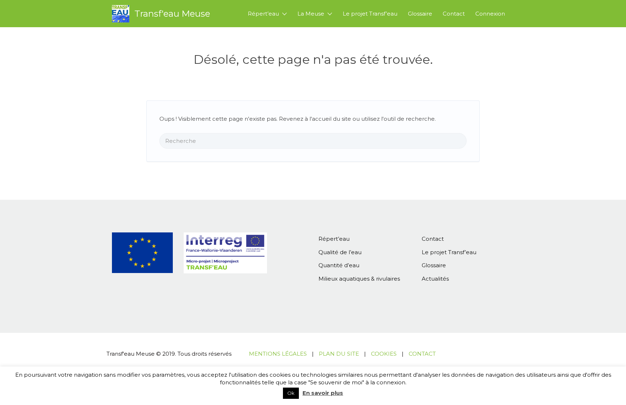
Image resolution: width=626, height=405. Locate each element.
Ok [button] (291, 393)
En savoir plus (322, 392)
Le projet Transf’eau (370, 13)
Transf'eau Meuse (172, 13)
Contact (454, 13)
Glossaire (420, 13)
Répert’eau (263, 13)
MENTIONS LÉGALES (278, 353)
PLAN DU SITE (339, 353)
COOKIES (384, 353)
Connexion (490, 13)
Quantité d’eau (338, 265)
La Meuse (310, 13)
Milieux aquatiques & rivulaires (359, 278)
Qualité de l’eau (340, 252)
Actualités (435, 278)
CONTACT (422, 353)
